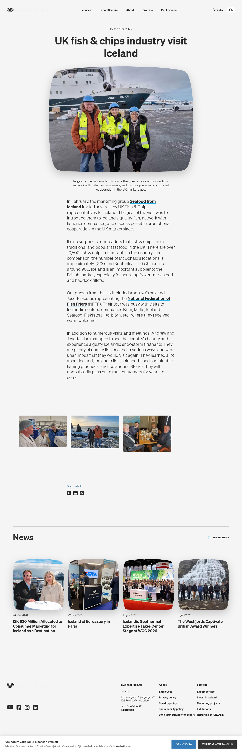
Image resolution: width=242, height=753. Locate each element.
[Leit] (231, 10)
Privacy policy (167, 697)
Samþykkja (184, 744)
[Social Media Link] (10, 707)
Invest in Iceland (207, 697)
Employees (165, 691)
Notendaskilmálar (122, 746)
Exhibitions (204, 709)
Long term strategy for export (177, 714)
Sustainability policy (171, 709)
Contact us (127, 709)
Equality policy (168, 703)
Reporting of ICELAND (210, 714)
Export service (206, 691)
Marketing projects (208, 703)
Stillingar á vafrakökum (217, 744)
